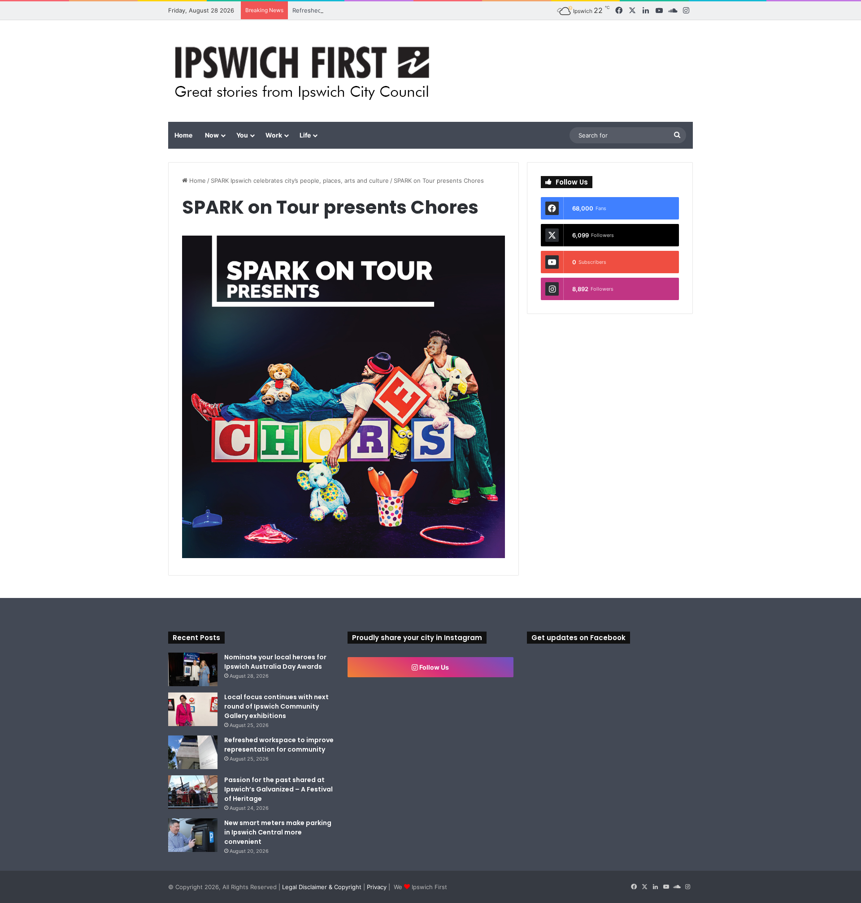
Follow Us (433, 667)
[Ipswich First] (304, 71)
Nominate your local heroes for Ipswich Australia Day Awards (275, 662)
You (242, 135)
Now (212, 135)
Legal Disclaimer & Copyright (321, 886)
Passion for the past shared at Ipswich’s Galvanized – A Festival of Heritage (278, 789)
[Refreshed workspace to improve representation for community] (192, 752)
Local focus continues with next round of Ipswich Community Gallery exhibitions (276, 706)
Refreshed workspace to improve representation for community (381, 10)
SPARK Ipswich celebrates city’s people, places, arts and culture (300, 180)
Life (305, 135)
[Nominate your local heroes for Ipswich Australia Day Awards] (192, 669)
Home (183, 135)
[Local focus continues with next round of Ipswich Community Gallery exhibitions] (192, 709)
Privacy (377, 886)
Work (273, 135)
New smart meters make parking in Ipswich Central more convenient (277, 832)
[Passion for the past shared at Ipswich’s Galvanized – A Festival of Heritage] (192, 792)
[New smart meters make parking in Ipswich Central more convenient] (192, 835)
